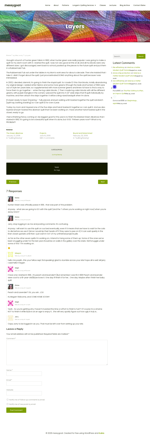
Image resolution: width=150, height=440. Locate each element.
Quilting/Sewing (57, 154)
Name (9, 370)
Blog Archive (125, 5)
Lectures (112, 5)
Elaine (8, 55)
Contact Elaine (139, 5)
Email (9, 380)
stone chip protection (121, 73)
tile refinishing (118, 67)
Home (47, 5)
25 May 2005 (18, 55)
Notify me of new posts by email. (22, 404)
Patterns (65, 5)
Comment (11, 338)
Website (9, 390)
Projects (43, 133)
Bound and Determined (82, 133)
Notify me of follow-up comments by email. (27, 400)
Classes (103, 5)
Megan (18, 253)
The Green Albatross (14, 133)
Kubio (101, 433)
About (56, 5)
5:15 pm (28, 55)
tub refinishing (118, 81)
